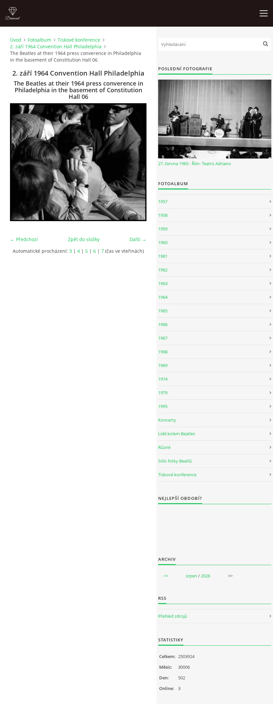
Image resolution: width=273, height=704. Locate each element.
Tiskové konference (79, 40)
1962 (162, 270)
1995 (162, 406)
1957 (162, 201)
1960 (162, 242)
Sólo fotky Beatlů (175, 461)
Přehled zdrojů (172, 616)
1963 (162, 283)
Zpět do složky (84, 239)
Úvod (15, 40)
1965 (162, 311)
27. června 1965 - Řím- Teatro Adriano (194, 164)
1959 (162, 229)
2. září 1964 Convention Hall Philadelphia (56, 46)
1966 (162, 324)
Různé (164, 447)
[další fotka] (135, 162)
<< (165, 576)
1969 (162, 365)
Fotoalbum (39, 40)
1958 (162, 215)
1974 (162, 379)
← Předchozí (24, 239)
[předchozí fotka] (20, 162)
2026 (205, 576)
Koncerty (167, 420)
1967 (162, 338)
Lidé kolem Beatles (176, 434)
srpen (191, 576)
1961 (162, 256)
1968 (162, 352)
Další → (138, 239)
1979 (162, 393)
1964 (162, 297)
